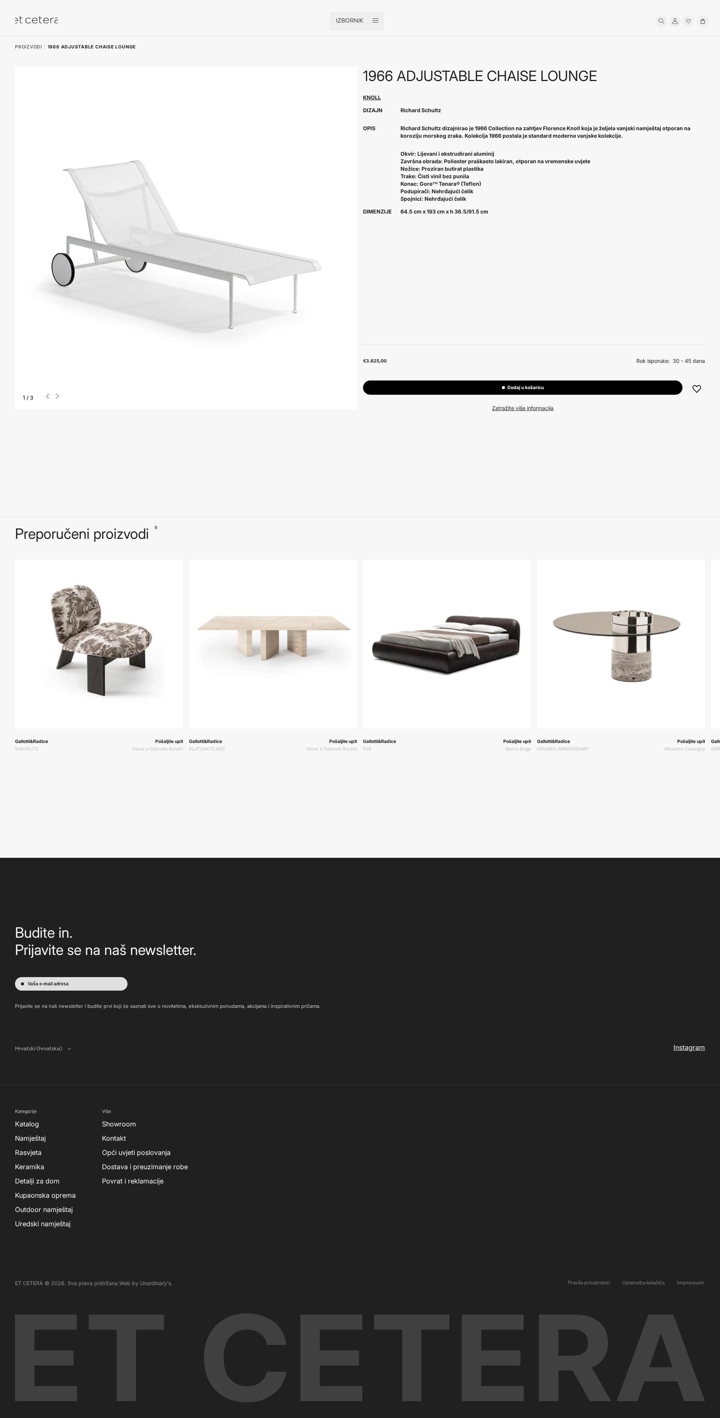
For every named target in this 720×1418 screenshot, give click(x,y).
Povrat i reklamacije (133, 1181)
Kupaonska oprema (45, 1195)
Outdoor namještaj (44, 1209)
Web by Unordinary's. (145, 1283)
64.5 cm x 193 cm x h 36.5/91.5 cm (444, 211)
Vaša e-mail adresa (48, 983)
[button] (662, 21)
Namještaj (30, 1138)
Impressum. (691, 1283)
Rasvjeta (28, 1152)
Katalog (27, 1124)
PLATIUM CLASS (207, 749)
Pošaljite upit (169, 741)
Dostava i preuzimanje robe (145, 1167)
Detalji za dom (37, 1181)
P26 (367, 749)
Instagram (689, 1047)
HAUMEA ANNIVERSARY (563, 749)
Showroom (119, 1124)
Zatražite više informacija (523, 408)
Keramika (29, 1167)
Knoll (372, 97)
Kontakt (114, 1138)
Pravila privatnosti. (589, 1283)
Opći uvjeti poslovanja (136, 1152)
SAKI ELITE (26, 749)
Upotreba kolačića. (644, 1283)
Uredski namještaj (42, 1224)
